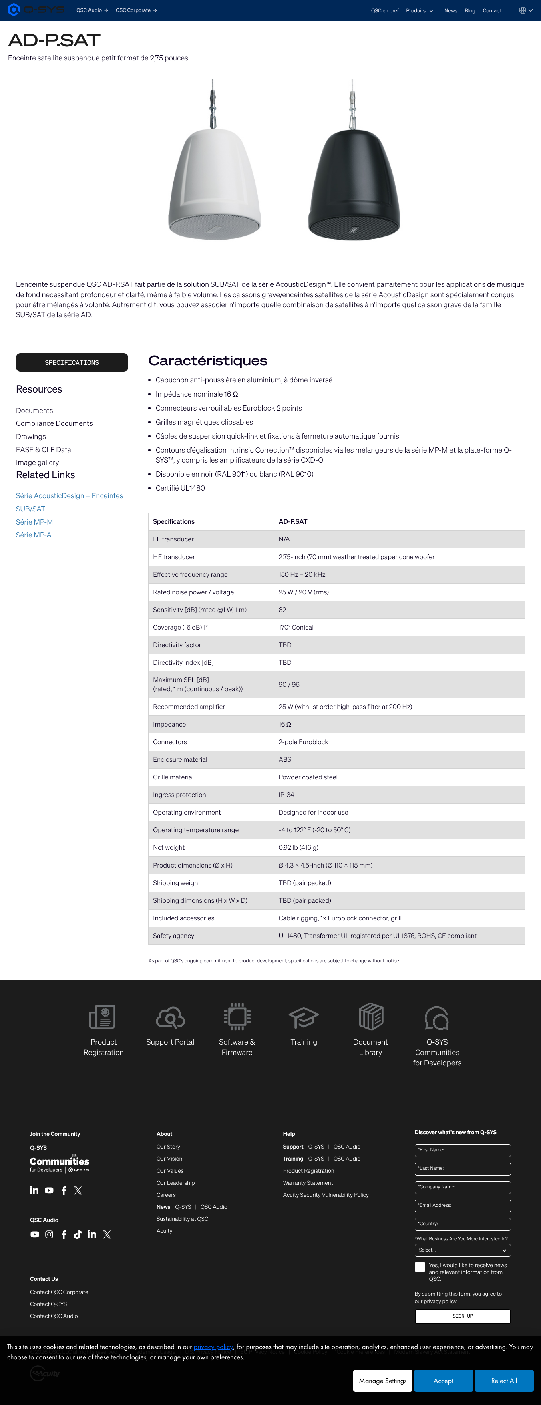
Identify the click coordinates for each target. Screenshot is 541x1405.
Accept (443, 1380)
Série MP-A (34, 535)
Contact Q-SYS (48, 1304)
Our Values (170, 1171)
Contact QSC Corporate (59, 1292)
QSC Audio (44, 1223)
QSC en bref (385, 10)
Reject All (504, 1380)
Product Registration (308, 1171)
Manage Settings (382, 1380)
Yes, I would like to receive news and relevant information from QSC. (468, 1272)
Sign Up (463, 1316)
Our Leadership (176, 1183)
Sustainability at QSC (182, 1219)
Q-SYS (38, 1148)
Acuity (165, 1231)
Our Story (168, 1147)
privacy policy (440, 1301)
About (164, 1134)
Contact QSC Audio (54, 1316)
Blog (470, 10)
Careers (166, 1195)
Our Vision (170, 1159)
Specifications (72, 362)
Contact (492, 10)
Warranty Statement (308, 1183)
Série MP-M (34, 522)
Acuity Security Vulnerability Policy (326, 1195)
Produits (416, 10)
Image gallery (37, 462)
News (450, 10)
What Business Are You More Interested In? (461, 1239)
